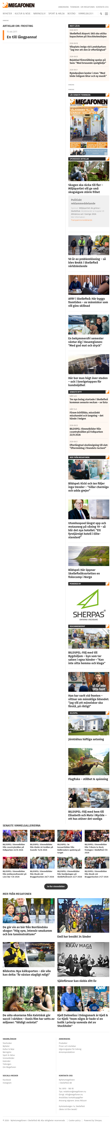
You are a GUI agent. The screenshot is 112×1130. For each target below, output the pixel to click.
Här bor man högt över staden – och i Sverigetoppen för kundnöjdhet (88, 381)
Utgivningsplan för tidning (70, 1049)
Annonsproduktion (67, 1052)
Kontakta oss (102, 7)
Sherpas (98, 1120)
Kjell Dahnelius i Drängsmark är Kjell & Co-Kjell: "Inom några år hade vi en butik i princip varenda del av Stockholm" (82, 1021)
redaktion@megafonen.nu (74, 1091)
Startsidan (7, 1043)
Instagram (7, 1083)
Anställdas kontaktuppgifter (71, 1097)
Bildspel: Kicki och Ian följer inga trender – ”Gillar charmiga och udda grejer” (88, 487)
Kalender (7, 1061)
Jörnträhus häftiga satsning (86, 739)
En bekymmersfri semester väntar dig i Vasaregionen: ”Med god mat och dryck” (86, 342)
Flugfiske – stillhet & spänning (88, 779)
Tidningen (74, 7)
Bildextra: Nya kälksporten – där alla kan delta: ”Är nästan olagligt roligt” (27, 972)
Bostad (71, 13)
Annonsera (63, 7)
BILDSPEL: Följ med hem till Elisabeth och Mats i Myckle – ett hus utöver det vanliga (87, 815)
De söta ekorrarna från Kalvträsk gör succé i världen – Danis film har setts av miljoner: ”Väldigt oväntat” (28, 1019)
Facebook (7, 1080)
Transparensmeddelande (81, 220)
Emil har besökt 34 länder (74, 936)
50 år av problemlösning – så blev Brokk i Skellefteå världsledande (87, 262)
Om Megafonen (88, 7)
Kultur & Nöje (22, 13)
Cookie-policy (75, 1120)
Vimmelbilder (85, 13)
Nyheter (7, 13)
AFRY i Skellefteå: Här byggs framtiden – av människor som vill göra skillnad (88, 302)
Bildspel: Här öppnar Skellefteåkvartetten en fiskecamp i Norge (84, 573)
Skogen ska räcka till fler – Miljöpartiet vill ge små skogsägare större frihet (85, 188)
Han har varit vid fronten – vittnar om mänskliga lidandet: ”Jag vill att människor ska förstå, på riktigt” (88, 701)
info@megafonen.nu (74, 1094)
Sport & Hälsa (56, 13)
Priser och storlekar (67, 1046)
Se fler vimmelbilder (56, 886)
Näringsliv (39, 13)
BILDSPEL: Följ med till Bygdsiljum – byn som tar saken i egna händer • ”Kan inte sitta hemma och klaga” (86, 658)
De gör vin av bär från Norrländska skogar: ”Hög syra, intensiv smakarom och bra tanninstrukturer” (27, 930)
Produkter (63, 1043)
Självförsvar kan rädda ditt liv (76, 981)
